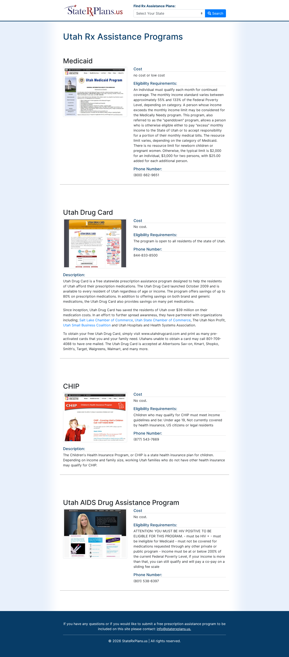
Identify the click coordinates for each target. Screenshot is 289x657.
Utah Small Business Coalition (87, 325)
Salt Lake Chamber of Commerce (106, 320)
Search (217, 13)
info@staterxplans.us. (174, 629)
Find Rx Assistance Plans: (154, 6)
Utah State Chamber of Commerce (163, 320)
